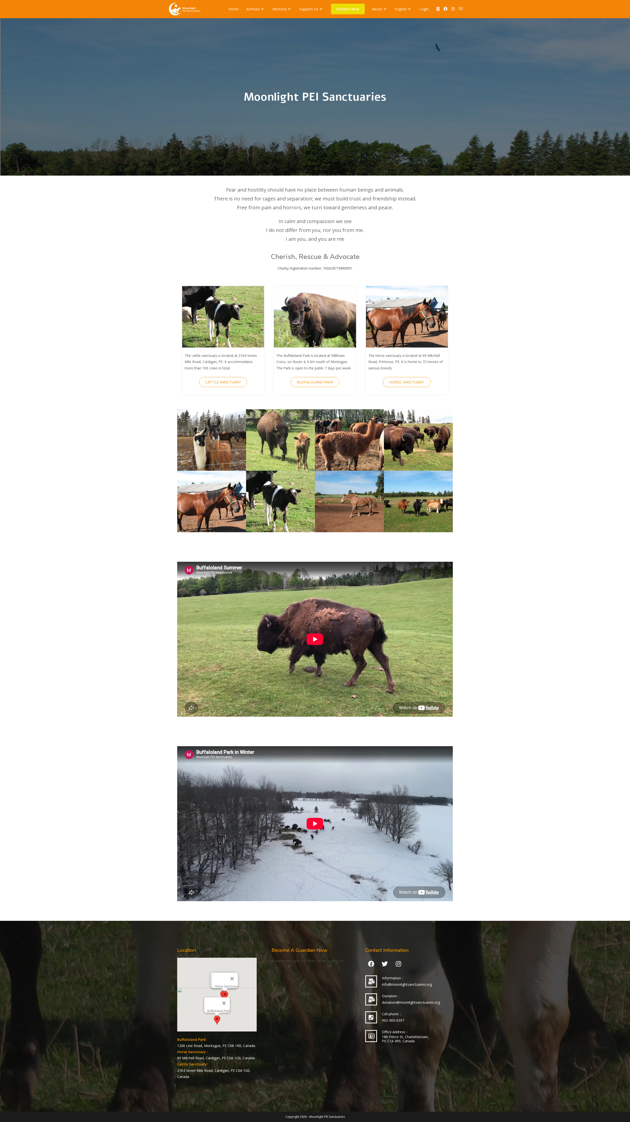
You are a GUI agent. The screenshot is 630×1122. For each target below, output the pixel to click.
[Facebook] (371, 964)
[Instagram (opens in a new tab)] (453, 9)
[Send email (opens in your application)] (461, 9)
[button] (217, 1020)
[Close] (224, 1003)
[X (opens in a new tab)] (438, 9)
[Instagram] (398, 964)
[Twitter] (385, 964)
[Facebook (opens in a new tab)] (445, 9)
